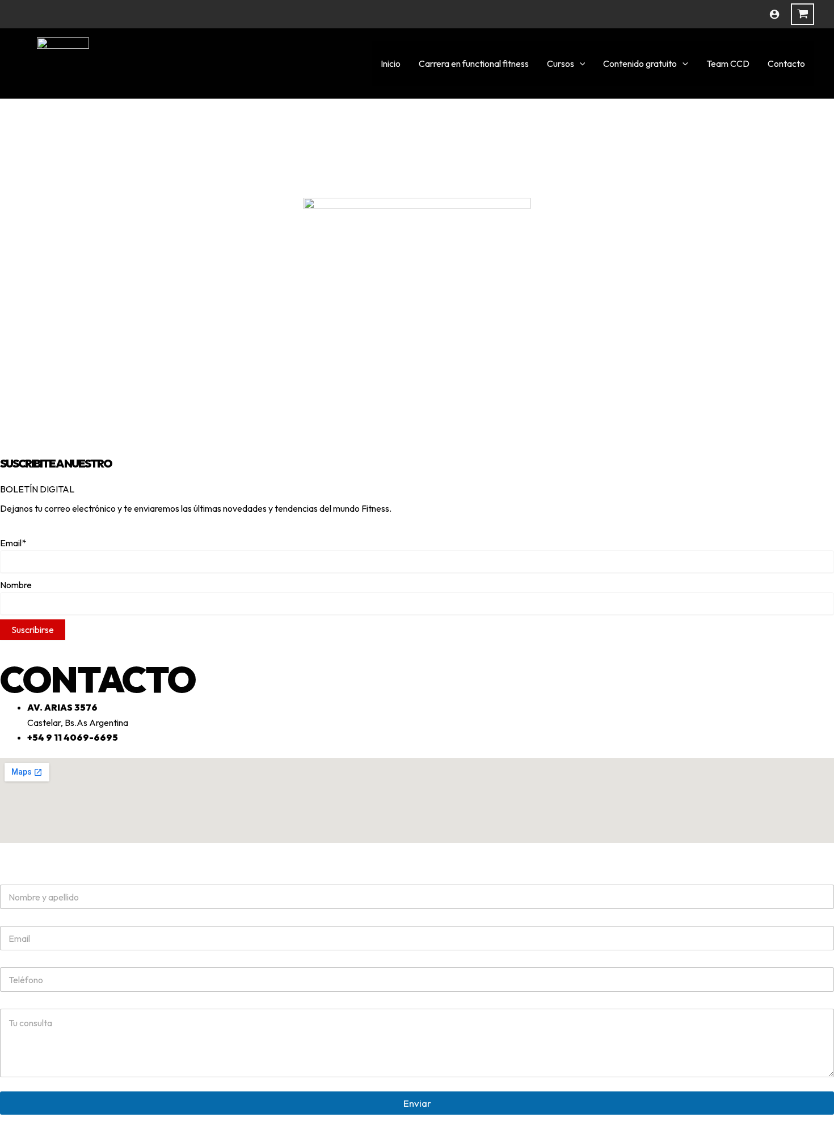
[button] (580, 63)
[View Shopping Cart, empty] (802, 14)
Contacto (786, 63)
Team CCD (727, 63)
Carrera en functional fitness (474, 63)
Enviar (417, 1103)
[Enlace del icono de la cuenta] (774, 14)
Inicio (391, 63)
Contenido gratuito (640, 63)
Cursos (560, 63)
